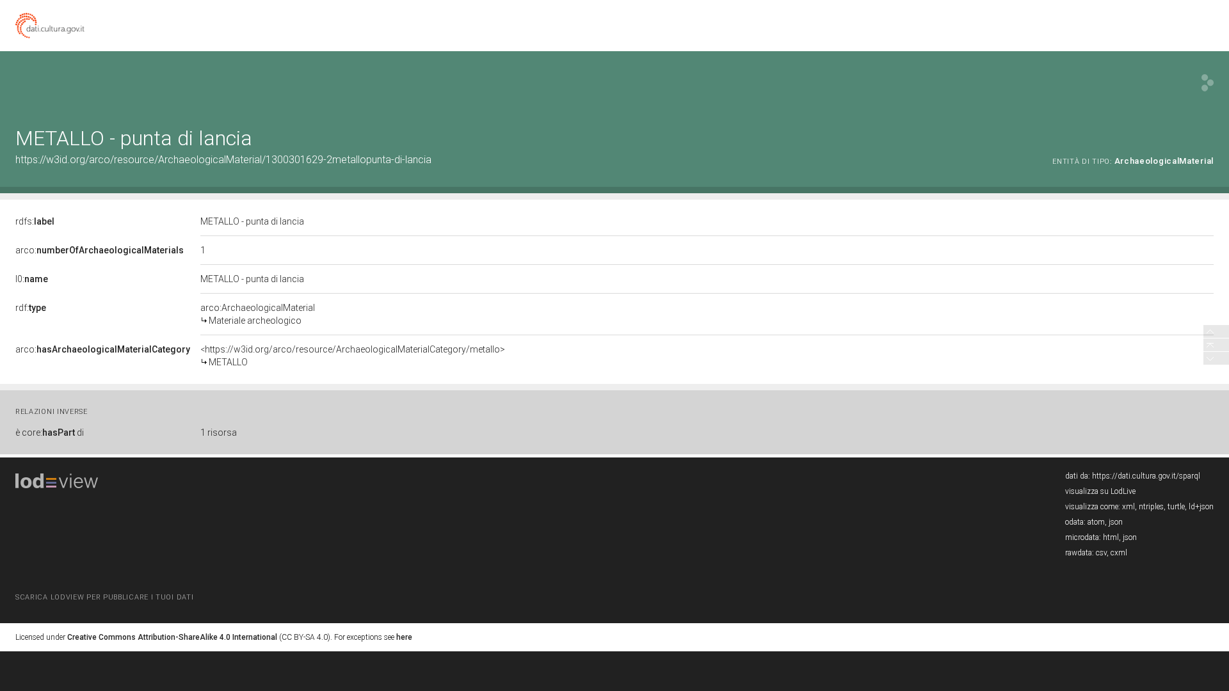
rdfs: (34, 221)
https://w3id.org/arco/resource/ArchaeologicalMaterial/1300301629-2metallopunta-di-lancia (223, 160)
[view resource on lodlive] (1207, 82)
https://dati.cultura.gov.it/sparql (1146, 476)
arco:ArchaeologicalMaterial (257, 314)
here (404, 637)
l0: (31, 279)
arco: (99, 250)
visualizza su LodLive (1100, 491)
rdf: (30, 308)
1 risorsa (218, 432)
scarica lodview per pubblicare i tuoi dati (104, 597)
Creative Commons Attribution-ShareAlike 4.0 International (172, 637)
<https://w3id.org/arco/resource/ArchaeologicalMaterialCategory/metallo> (352, 355)
